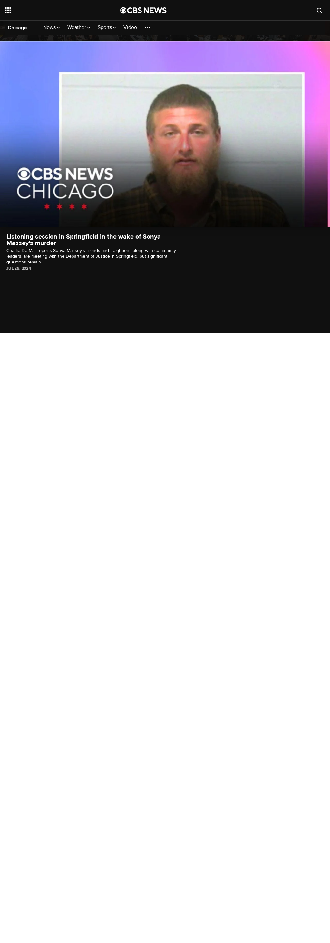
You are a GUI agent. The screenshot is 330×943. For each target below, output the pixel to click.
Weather (77, 28)
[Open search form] (319, 10)
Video (130, 28)
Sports (105, 28)
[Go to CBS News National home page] (143, 10)
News (50, 28)
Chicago (17, 28)
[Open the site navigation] (51, 10)
